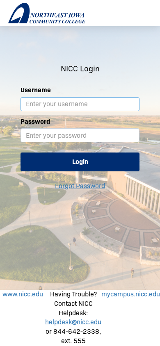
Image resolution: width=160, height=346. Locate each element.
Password (35, 121)
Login (80, 162)
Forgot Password (80, 186)
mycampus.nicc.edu (130, 294)
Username (36, 90)
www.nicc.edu (22, 294)
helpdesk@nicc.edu (73, 322)
